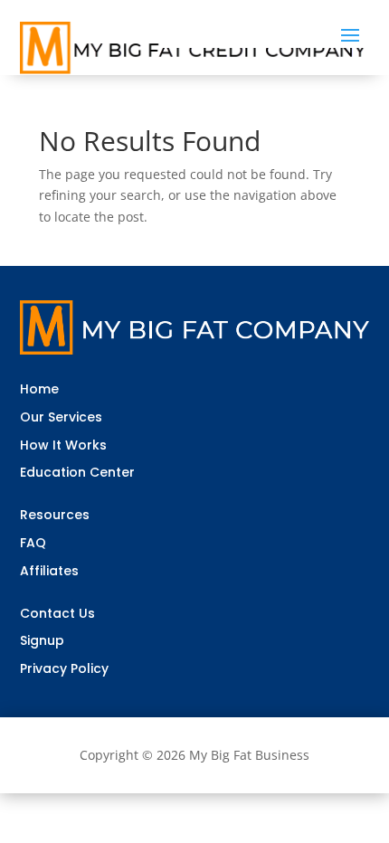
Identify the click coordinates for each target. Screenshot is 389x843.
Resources (55, 515)
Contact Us (57, 613)
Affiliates (49, 571)
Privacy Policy (64, 668)
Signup (42, 640)
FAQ (33, 543)
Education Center (77, 472)
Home (39, 389)
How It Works (63, 445)
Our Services (61, 417)
